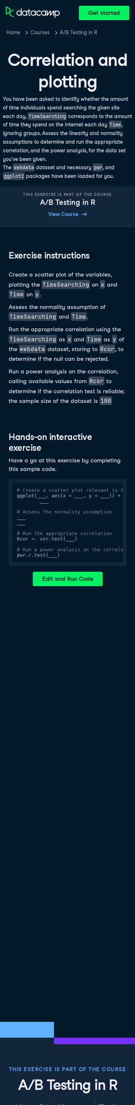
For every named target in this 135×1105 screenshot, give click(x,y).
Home (13, 32)
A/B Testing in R (78, 32)
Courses (40, 32)
